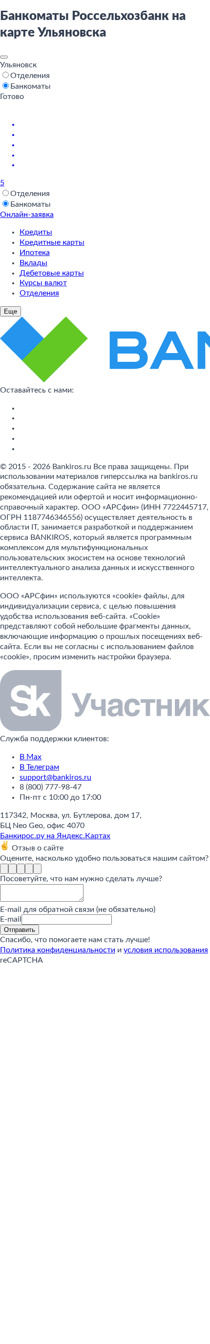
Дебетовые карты (52, 273)
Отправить (19, 929)
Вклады (33, 263)
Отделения (39, 293)
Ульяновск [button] (18, 65)
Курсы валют (43, 283)
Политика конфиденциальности (57, 950)
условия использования (166, 950)
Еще (10, 311)
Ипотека (35, 253)
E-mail (10, 919)
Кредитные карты (52, 242)
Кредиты (36, 232)
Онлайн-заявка (27, 214)
